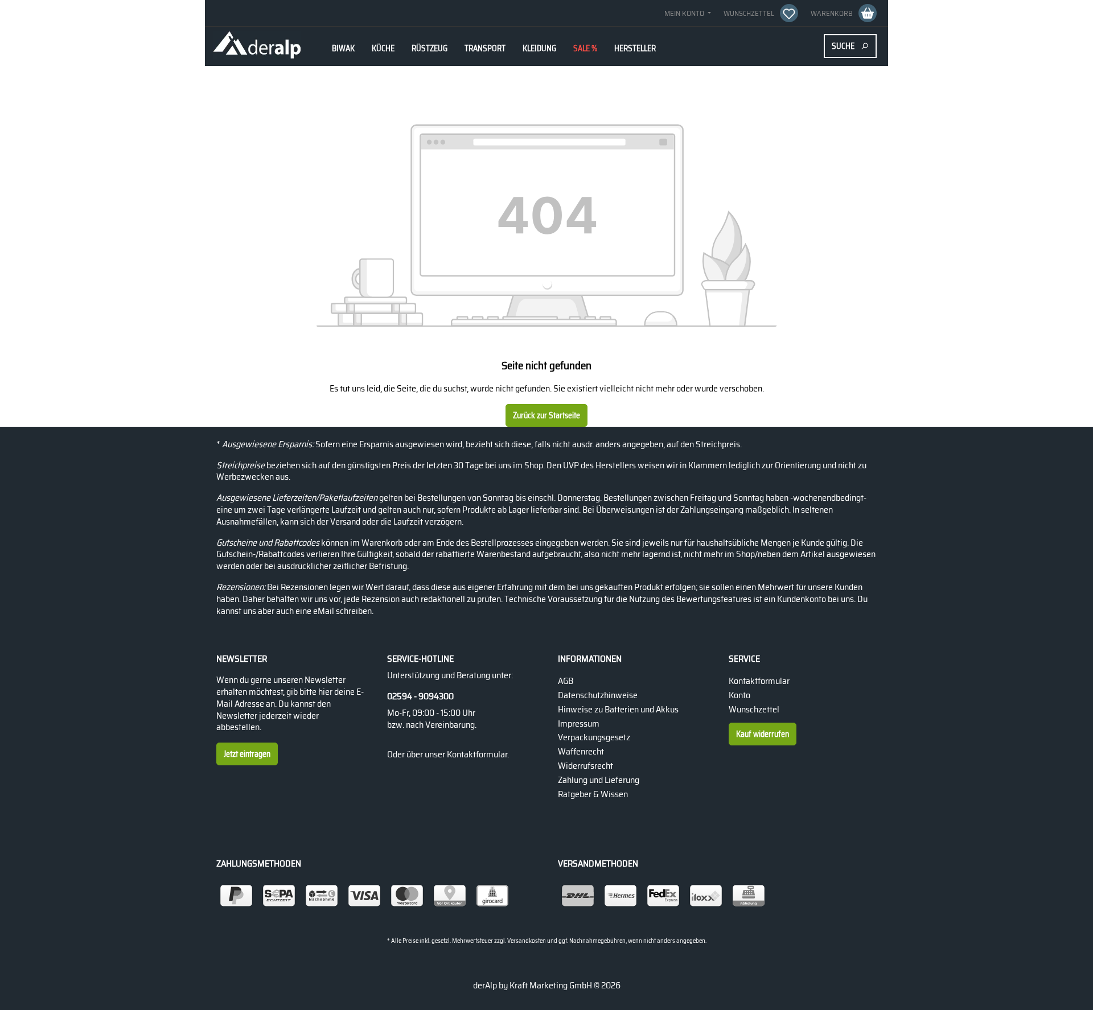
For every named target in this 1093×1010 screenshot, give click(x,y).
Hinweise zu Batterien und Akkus (618, 709)
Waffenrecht (581, 751)
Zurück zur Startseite (546, 415)
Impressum (578, 723)
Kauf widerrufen (762, 734)
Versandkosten (526, 941)
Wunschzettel (754, 709)
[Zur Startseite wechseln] (257, 45)
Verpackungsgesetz (594, 737)
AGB (565, 681)
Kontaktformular (477, 754)
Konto (739, 695)
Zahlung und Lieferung (598, 780)
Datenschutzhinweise (598, 695)
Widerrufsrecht (585, 765)
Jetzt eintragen (247, 754)
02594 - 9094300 (420, 697)
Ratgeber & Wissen (593, 794)
